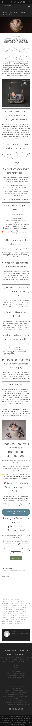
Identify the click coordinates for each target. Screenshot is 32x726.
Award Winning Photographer (12, 595)
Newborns (5, 589)
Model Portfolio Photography (16, 690)
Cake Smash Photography (16, 682)
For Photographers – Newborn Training (16, 704)
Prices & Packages (16, 700)
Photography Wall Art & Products (16, 702)
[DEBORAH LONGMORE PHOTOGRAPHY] (6, 6)
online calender (16, 476)
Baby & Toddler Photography (16, 680)
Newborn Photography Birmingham (14, 621)
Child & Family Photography (16, 686)
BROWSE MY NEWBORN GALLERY (16, 512)
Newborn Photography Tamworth (13, 623)
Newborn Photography (18, 619)
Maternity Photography (16, 675)
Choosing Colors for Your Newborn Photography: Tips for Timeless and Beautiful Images (14, 581)
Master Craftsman (16, 603)
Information (6, 10)
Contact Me (16, 671)
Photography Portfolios (16, 673)
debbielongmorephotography (15, 38)
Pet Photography (16, 688)
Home (4, 12)
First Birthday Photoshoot (16, 684)
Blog (8, 12)
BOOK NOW (16, 558)
